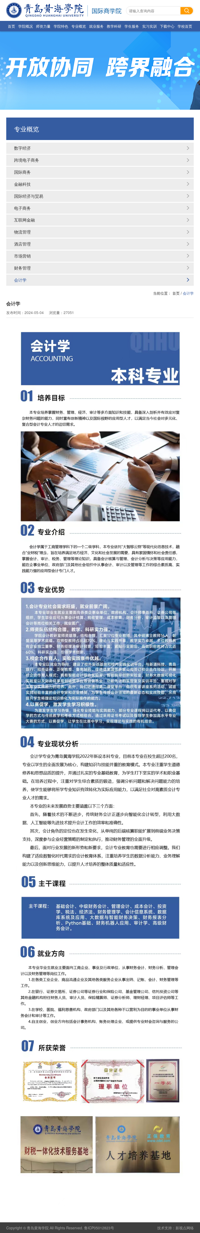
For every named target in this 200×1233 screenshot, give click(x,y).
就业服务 (96, 26)
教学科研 (114, 26)
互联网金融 (24, 220)
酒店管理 (22, 244)
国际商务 (22, 172)
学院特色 (61, 26)
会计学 (20, 280)
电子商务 (22, 208)
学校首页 (185, 26)
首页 (11, 26)
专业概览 (78, 26)
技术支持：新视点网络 (175, 1227)
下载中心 (167, 26)
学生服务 (131, 26)
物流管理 (22, 232)
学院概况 (25, 26)
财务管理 (22, 268)
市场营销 (22, 256)
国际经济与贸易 (28, 196)
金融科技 (22, 184)
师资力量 (43, 26)
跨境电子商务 (26, 160)
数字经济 (22, 148)
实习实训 (149, 26)
